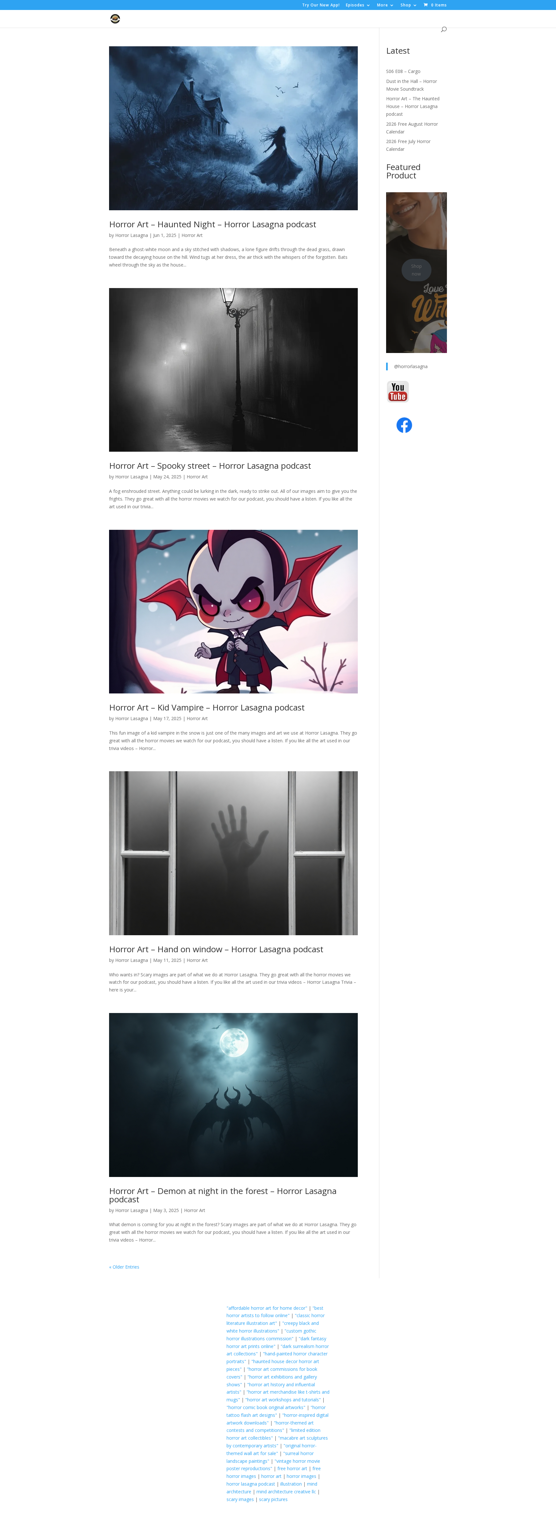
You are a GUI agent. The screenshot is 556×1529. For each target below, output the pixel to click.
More (382, 5)
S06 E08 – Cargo (403, 71)
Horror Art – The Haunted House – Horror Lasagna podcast (413, 106)
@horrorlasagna (411, 366)
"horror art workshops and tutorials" (283, 1400)
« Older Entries (124, 1267)
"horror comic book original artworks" (266, 1407)
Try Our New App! (321, 5)
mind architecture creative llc (286, 1491)
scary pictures (273, 1499)
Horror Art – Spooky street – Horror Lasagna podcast (210, 465)
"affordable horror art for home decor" (267, 1308)
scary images (240, 1499)
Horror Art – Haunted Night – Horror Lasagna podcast (212, 224)
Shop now (416, 270)
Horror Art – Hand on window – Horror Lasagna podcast (216, 949)
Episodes (355, 5)
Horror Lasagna (131, 235)
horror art (271, 1476)
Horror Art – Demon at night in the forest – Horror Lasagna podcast (223, 1195)
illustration (291, 1484)
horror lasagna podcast (251, 1484)
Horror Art (192, 235)
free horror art (292, 1468)
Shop (406, 5)
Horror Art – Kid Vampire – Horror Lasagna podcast (207, 707)
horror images (301, 1476)
